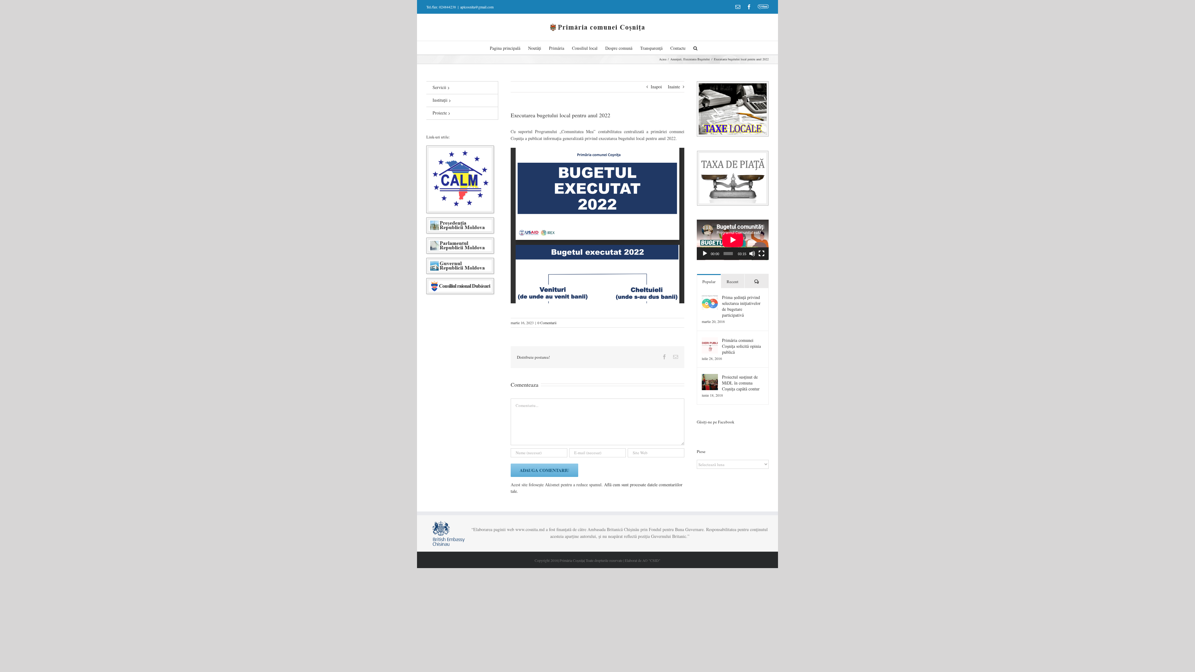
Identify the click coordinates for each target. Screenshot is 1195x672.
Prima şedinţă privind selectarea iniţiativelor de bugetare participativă (741, 306)
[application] (733, 240)
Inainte (674, 87)
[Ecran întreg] (761, 253)
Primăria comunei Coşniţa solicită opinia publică (741, 346)
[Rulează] (705, 253)
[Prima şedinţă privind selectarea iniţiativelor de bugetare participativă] (710, 298)
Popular (708, 281)
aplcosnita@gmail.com (477, 6)
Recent (732, 281)
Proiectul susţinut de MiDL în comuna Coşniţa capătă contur (741, 383)
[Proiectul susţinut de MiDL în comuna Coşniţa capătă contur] (710, 377)
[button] (695, 47)
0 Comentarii (546, 322)
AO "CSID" (651, 560)
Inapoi (656, 87)
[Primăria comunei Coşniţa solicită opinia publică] (710, 340)
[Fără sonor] (752, 253)
